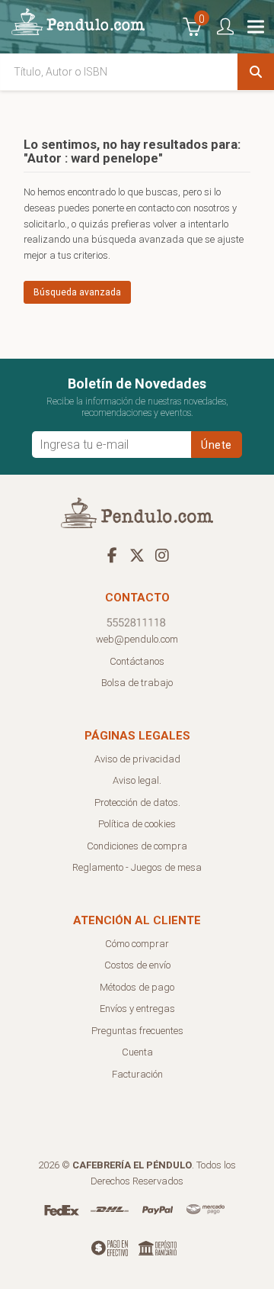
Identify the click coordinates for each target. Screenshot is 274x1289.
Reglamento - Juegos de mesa (137, 867)
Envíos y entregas (137, 1008)
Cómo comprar (137, 943)
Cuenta (137, 1052)
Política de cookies (137, 824)
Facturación (137, 1074)
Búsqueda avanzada (77, 292)
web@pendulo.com (137, 639)
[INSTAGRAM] (162, 554)
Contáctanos (137, 661)
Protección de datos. (137, 802)
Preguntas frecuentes (137, 1030)
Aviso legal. (137, 780)
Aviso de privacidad (137, 759)
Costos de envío (137, 965)
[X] (137, 554)
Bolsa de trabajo (137, 682)
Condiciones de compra (137, 846)
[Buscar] (255, 71)
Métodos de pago (137, 987)
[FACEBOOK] (111, 554)
